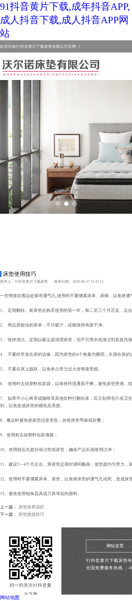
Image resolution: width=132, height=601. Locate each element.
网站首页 (115, 546)
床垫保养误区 (31, 507)
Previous (23, 142)
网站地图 (10, 597)
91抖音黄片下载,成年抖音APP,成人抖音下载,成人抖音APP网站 (65, 20)
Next (109, 142)
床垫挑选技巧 (30, 514)
